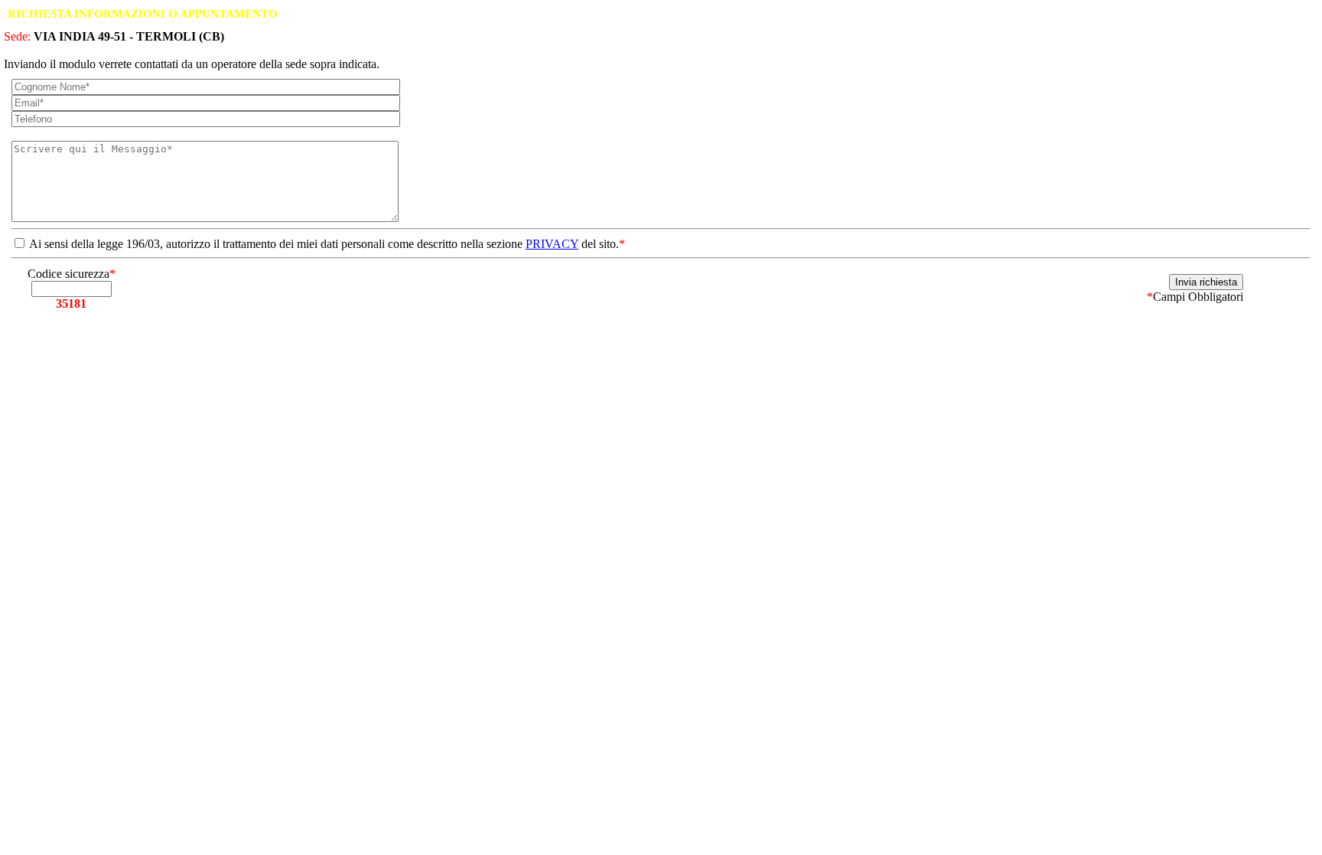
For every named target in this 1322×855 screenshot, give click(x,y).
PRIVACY (552, 243)
